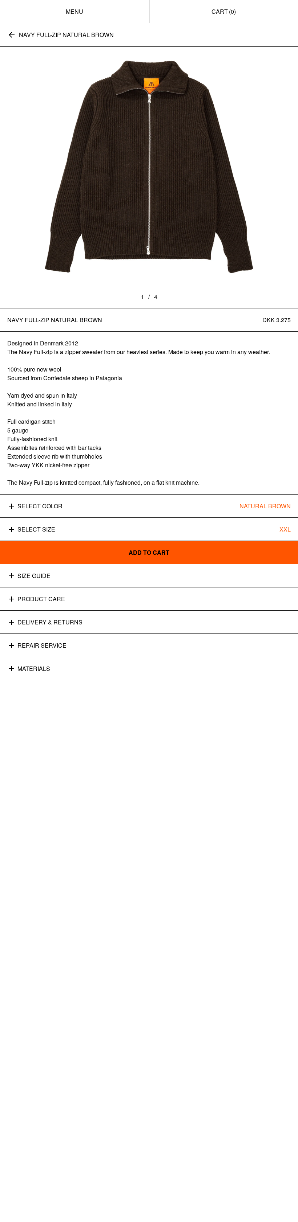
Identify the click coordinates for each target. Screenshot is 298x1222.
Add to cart (149, 552)
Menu (74, 11)
